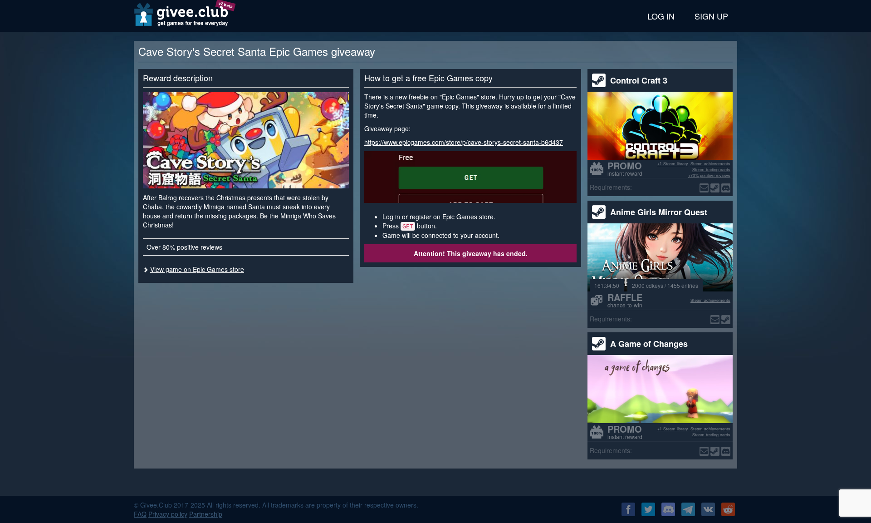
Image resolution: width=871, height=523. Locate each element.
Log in (661, 16)
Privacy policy (167, 513)
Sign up (711, 16)
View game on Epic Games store (197, 269)
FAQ (140, 513)
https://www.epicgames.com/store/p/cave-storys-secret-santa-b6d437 (463, 142)
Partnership (205, 513)
